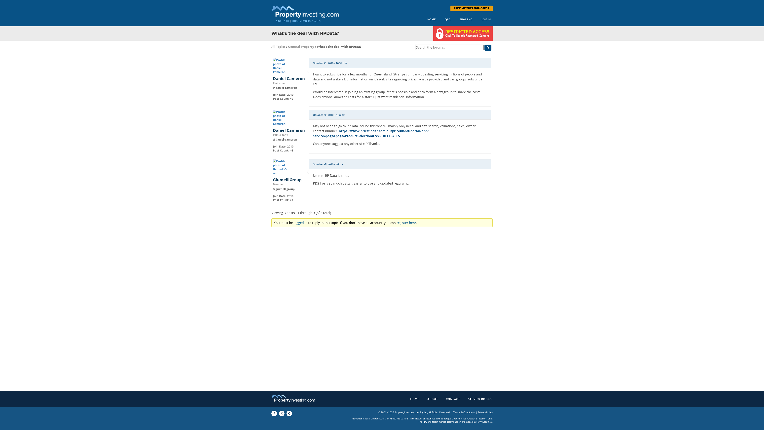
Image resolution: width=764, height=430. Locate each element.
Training (466, 19)
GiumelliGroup (287, 179)
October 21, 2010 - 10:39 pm (330, 63)
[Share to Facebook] (274, 413)
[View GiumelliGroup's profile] (281, 167)
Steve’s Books (480, 399)
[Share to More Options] (289, 413)
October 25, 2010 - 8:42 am (329, 164)
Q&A (448, 19)
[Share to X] (282, 413)
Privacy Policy (485, 412)
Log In (486, 19)
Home (431, 19)
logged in (300, 223)
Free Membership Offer (471, 8)
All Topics (278, 47)
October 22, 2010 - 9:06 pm (329, 115)
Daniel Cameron (289, 78)
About (432, 399)
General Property (301, 47)
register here (406, 223)
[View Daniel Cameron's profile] (281, 65)
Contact (453, 399)
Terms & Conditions (464, 412)
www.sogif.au (485, 421)
